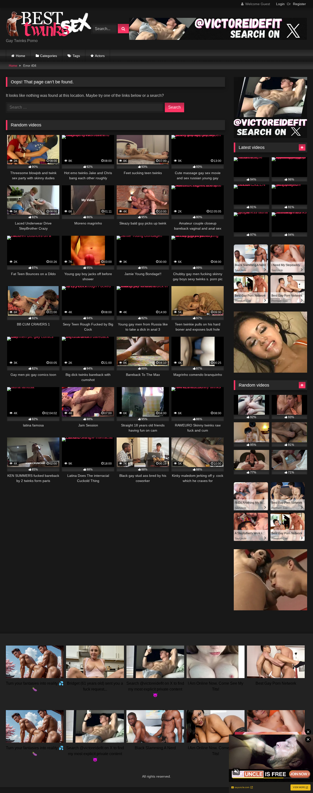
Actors (100, 56)
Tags (76, 56)
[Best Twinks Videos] (48, 25)
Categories (48, 56)
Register (299, 4)
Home (20, 56)
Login (280, 4)
